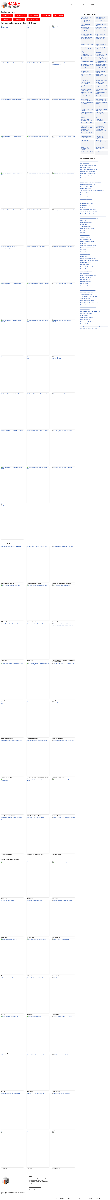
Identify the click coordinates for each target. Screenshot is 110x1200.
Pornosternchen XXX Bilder (89, 4)
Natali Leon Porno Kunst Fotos (87, 152)
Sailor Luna (30, 1130)
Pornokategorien (78, 4)
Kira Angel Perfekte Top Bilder (86, 96)
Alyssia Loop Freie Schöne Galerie (99, 83)
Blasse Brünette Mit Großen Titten (88, 275)
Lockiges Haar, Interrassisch (87, 268)
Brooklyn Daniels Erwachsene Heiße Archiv (99, 137)
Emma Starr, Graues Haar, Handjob (88, 169)
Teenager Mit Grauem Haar (8, 700)
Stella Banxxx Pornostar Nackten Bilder (86, 113)
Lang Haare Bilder (46, 15)
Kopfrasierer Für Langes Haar (87, 173)
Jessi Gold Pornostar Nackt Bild (100, 72)
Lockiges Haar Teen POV (58, 700)
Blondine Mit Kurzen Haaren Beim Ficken (37, 777)
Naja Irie (3, 1091)
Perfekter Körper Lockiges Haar (87, 171)
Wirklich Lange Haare (85, 232)
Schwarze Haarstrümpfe (7, 738)
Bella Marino (4, 1168)
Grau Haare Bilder (6, 19)
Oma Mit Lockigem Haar (86, 277)
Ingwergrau (83, 220)
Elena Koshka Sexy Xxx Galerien (101, 90)
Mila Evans (55, 898)
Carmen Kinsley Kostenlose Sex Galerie (101, 75)
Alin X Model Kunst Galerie (85, 25)
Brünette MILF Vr (84, 256)
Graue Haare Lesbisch (85, 288)
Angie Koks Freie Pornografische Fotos (86, 58)
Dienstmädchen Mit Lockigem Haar (88, 328)
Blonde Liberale (84, 283)
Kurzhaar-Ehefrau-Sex (85, 279)
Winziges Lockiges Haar (86, 271)
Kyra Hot (3, 1014)
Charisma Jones (5, 1130)
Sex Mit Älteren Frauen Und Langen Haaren (90, 230)
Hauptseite (69, 4)
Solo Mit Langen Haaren (86, 199)
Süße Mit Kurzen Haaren (86, 249)
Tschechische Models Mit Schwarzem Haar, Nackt (92, 190)
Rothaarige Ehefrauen (6, 854)
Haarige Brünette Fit (85, 319)
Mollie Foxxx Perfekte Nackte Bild (100, 51)
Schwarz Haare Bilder (21, 15)
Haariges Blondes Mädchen (86, 323)
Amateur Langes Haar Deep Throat (88, 211)
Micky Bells (30, 1091)
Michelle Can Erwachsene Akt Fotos (86, 127)
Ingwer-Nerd (83, 243)
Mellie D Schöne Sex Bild (87, 44)
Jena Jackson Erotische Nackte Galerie (86, 90)
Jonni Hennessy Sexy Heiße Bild (100, 144)
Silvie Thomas (56, 1091)
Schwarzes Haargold (85, 298)
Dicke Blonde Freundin (85, 188)
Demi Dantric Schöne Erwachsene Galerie (100, 38)
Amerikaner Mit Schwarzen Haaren (35, 854)
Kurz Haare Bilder (34, 15)
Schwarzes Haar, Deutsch (86, 317)
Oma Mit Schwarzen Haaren (87, 247)
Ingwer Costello (84, 315)
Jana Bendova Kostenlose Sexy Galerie (87, 100)
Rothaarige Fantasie (57, 738)
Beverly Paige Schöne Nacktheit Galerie (86, 35)
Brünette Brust (56, 621)
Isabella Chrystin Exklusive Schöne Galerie (99, 153)
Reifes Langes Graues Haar (34, 815)
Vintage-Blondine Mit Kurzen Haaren (89, 302)
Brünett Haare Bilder (7, 15)
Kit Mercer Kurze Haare (32, 621)
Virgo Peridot (55, 1014)
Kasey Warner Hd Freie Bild (86, 86)
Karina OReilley (56, 937)
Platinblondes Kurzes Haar (86, 203)
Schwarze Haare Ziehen (7, 621)
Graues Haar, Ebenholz (85, 285)
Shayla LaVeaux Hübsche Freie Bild (99, 127)
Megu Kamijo (30, 1014)
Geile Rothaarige (56, 854)
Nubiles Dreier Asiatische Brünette (88, 258)
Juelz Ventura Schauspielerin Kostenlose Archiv (85, 79)
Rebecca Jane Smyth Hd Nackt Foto (101, 110)
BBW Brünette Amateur (85, 281)
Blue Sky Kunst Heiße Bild (86, 75)
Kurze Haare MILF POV (86, 167)
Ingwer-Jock (83, 207)
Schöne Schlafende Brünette (87, 180)
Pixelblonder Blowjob (6, 777)
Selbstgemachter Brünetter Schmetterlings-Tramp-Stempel (94, 326)
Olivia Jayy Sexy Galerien (99, 106)
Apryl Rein (29, 1168)
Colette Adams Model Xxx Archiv (100, 28)
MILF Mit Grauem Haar (85, 239)
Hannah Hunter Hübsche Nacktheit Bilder (87, 65)
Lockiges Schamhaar (85, 177)
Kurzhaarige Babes (84, 264)
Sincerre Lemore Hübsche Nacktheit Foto (87, 48)
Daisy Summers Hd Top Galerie (101, 103)
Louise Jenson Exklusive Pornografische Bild (101, 65)
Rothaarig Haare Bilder (33, 19)
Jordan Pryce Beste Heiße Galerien (100, 41)
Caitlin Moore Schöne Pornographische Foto (100, 100)
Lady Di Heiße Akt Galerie (85, 116)
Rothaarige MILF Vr (85, 205)
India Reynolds (56, 1168)
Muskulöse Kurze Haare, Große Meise (36, 700)
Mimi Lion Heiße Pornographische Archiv (86, 120)
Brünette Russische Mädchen (87, 321)
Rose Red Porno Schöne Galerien (87, 110)
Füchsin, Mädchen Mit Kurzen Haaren (89, 161)
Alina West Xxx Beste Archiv (86, 106)
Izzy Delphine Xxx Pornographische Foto (86, 55)
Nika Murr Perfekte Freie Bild (101, 116)
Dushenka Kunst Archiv (86, 132)
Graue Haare (30, 660)
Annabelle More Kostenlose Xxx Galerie (100, 130)
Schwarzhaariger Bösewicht (8, 583)
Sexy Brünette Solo (84, 273)
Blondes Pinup (83, 224)
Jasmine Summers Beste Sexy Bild (101, 86)
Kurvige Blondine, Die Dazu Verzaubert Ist (90, 311)
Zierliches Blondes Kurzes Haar (87, 213)
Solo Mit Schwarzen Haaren (8, 815)
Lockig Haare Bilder (19, 19)
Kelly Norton (30, 975)
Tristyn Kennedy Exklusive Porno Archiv (100, 58)
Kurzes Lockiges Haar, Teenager (88, 175)
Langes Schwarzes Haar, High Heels (61, 583)
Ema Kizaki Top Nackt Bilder (100, 25)
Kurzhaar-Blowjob (57, 815)
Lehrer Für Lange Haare (86, 186)
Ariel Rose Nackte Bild (86, 122)
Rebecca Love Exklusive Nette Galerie (101, 31)
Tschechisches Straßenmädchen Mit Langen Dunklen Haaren (63, 661)
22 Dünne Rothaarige (32, 738)
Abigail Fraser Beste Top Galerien (101, 93)
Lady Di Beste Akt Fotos (86, 67)
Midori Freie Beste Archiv (101, 95)
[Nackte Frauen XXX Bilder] (10, 4)
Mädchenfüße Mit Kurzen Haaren (88, 209)
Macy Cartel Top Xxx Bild (87, 61)
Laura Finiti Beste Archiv (101, 20)
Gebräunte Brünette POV (86, 237)
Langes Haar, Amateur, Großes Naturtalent (90, 182)
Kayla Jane (4, 898)
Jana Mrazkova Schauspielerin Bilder (100, 113)
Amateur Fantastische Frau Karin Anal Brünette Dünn (93, 216)
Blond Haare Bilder (58, 15)
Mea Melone (30, 898)
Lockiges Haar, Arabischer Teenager (89, 165)
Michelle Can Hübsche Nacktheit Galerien (86, 38)
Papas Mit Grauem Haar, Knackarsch (89, 260)
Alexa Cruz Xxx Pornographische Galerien (85, 148)
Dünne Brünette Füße (85, 201)
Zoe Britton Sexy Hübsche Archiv (85, 72)
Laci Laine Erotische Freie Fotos (100, 133)
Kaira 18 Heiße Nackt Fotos (100, 45)
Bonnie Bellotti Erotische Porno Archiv (87, 103)
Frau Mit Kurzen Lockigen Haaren (88, 241)
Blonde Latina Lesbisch (85, 304)
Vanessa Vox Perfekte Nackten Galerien (100, 48)
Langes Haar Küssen (85, 194)
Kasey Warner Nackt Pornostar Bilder (86, 28)
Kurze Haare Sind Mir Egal (86, 292)
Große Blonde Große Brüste (87, 300)
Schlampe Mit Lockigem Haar (34, 583)
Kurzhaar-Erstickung (85, 235)
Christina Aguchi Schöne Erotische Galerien (101, 55)
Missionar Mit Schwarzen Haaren (88, 307)
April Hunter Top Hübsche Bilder (99, 120)
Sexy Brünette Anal (84, 163)
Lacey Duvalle (56, 975)
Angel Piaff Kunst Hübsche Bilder (85, 130)
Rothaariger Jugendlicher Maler (87, 184)
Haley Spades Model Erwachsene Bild (86, 31)
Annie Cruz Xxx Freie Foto (100, 35)
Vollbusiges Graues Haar (86, 294)
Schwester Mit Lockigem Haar (87, 196)
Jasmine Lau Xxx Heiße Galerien (101, 123)
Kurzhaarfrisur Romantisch (86, 266)
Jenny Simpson (5, 975)
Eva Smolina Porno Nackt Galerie (85, 83)
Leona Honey (4, 1053)
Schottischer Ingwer (85, 254)
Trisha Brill (4, 937)
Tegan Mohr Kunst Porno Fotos (87, 51)
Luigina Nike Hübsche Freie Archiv (86, 41)
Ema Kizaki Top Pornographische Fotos (86, 141)
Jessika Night (55, 1053)
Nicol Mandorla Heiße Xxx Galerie (100, 62)
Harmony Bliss (30, 937)
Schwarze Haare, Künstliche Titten (88, 296)
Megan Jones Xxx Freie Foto (86, 144)
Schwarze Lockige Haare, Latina (88, 245)
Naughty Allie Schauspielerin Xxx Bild (100, 141)
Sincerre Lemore (31, 1053)
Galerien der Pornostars (103, 4)
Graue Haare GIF (5, 660)
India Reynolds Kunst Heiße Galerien (86, 18)
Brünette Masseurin (85, 251)
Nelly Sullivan (55, 1130)
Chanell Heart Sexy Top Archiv (101, 68)
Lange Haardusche (84, 192)
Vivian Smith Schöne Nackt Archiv (86, 21)
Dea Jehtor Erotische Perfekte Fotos (100, 148)
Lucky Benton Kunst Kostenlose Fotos (100, 18)
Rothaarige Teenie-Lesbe (86, 222)
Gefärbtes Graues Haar (58, 777)
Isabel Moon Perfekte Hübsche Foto (86, 137)
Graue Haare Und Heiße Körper (87, 290)
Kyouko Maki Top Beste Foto (86, 93)
